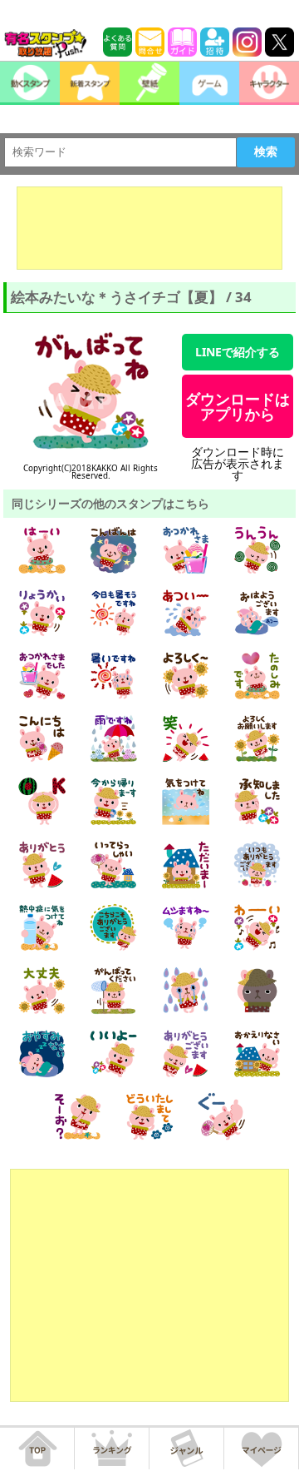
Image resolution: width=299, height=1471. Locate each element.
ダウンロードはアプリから (237, 406)
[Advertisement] (149, 228)
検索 (265, 151)
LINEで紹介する (237, 352)
